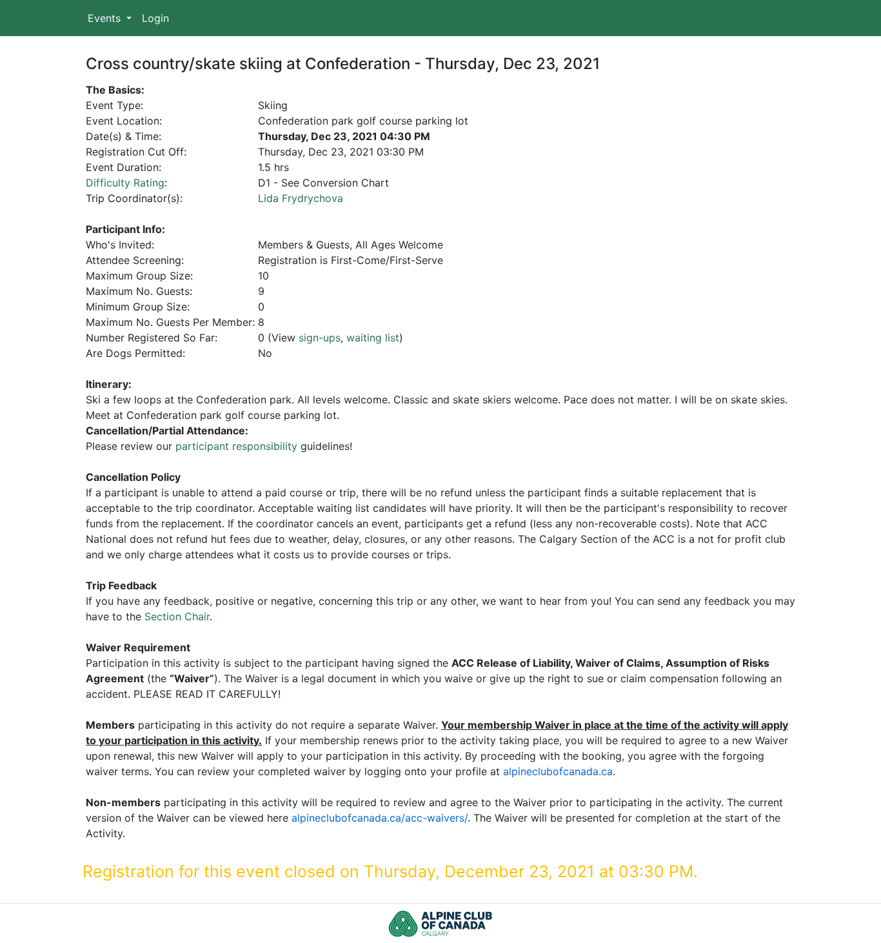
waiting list (372, 337)
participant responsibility (236, 446)
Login (155, 18)
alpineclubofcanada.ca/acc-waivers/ (380, 817)
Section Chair (177, 616)
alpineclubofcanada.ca (558, 771)
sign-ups (320, 337)
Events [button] (106, 18)
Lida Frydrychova (300, 198)
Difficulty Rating (125, 182)
